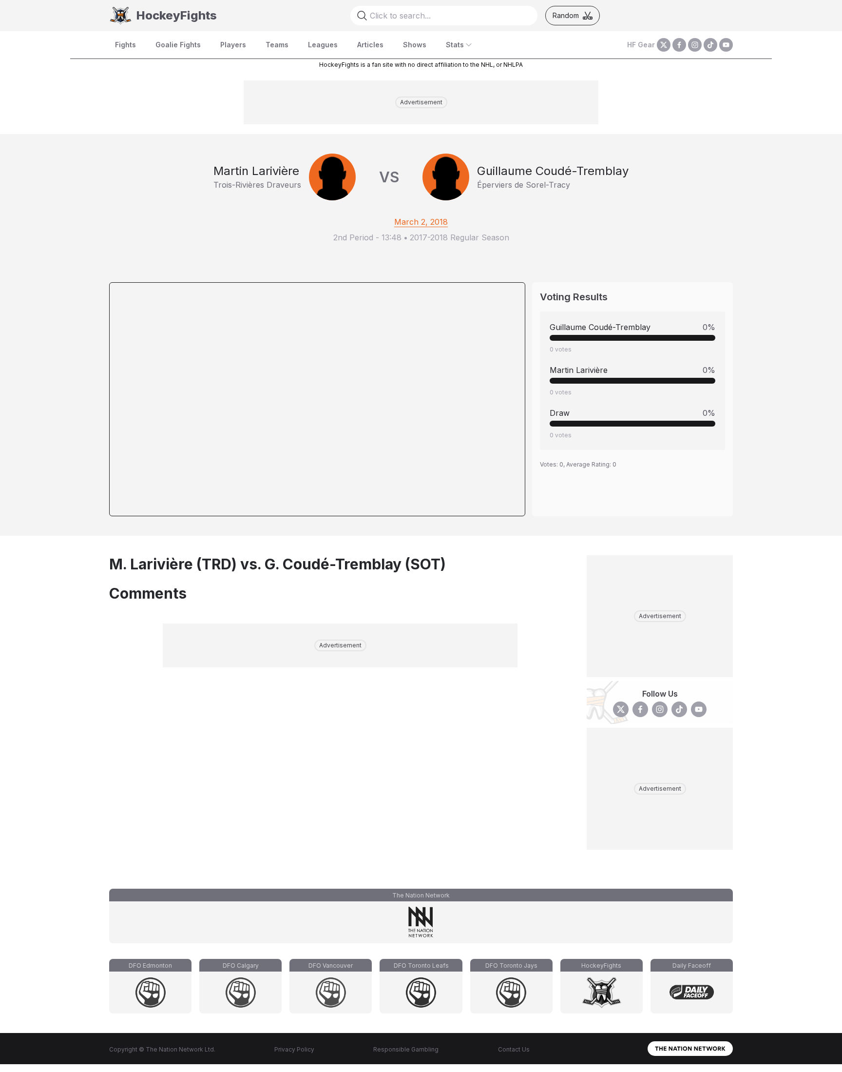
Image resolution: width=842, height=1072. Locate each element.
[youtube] (726, 45)
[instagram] (695, 45)
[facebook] (679, 45)
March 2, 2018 (421, 222)
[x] (663, 45)
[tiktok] (710, 45)
